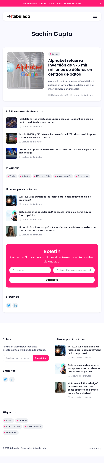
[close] (101, 3)
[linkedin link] (15, 305)
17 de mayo (83, 176)
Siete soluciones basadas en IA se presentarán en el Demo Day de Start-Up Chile (84, 368)
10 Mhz (12, 176)
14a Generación (64, 176)
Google (55, 54)
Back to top (95, 448)
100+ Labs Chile (43, 176)
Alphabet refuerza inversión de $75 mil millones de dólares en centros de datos (70, 67)
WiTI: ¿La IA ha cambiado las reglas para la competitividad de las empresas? (84, 350)
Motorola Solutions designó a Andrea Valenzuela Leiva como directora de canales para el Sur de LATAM (84, 388)
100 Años (26, 176)
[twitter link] (8, 305)
